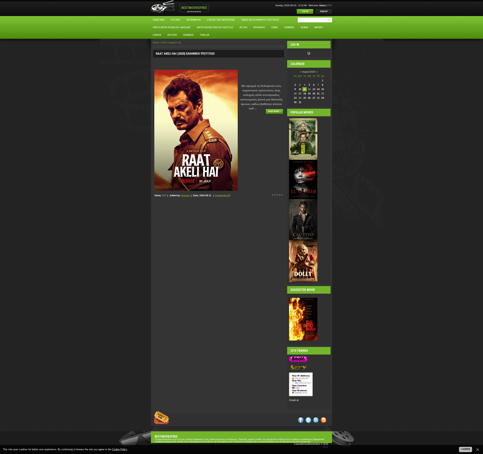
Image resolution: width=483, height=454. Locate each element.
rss (323, 420)
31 (300, 102)
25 (304, 98)
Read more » (274, 111)
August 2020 (308, 72)
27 (314, 98)
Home (156, 42)
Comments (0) (222, 195)
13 (314, 89)
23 (295, 98)
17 (300, 93)
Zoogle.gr (294, 400)
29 (322, 98)
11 (304, 89)
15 (322, 89)
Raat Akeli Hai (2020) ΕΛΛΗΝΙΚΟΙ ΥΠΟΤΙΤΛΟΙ (185, 53)
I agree (465, 449)
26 (309, 98)
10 (300, 89)
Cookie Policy (119, 449)
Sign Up (324, 11)
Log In (305, 11)
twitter (308, 420)
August (172, 42)
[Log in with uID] (309, 53)
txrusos (185, 195)
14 (318, 89)
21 (318, 93)
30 (295, 102)
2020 (164, 42)
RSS (329, 5)
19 (309, 93)
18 (304, 93)
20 (314, 93)
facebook (301, 420)
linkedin (316, 420)
